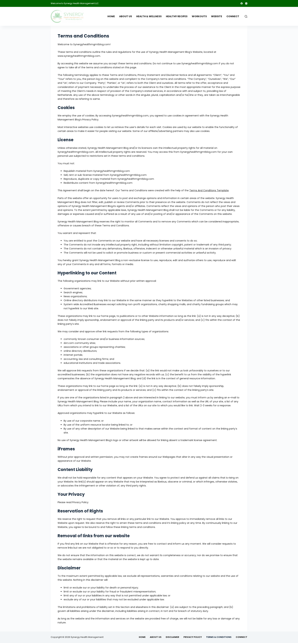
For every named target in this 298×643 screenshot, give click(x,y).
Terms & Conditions (218, 637)
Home (111, 16)
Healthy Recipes (176, 16)
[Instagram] (246, 3)
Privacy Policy (192, 637)
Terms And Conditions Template (209, 190)
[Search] (246, 16)
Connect (232, 16)
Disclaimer (172, 637)
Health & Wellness (149, 16)
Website (216, 16)
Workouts (199, 16)
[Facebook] (242, 3)
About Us (125, 16)
